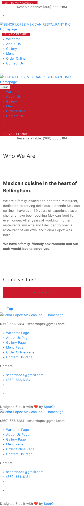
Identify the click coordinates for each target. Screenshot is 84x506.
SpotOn (49, 407)
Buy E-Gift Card (16, 34)
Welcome (13, 39)
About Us (13, 44)
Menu (10, 53)
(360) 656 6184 (18, 380)
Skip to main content (19, 2)
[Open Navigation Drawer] (1, 73)
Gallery (11, 49)
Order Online (15, 58)
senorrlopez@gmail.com (24, 375)
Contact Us (15, 63)
